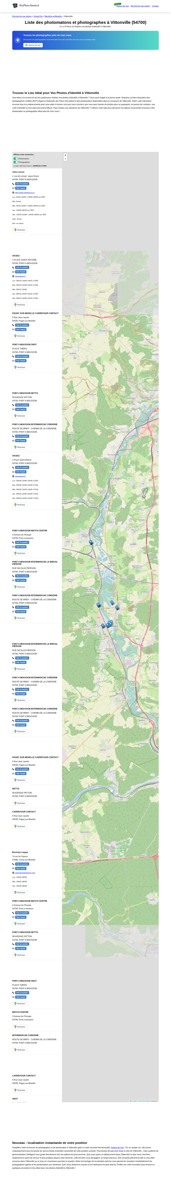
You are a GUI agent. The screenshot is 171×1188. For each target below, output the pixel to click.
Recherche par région (140, 6)
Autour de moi (122, 6)
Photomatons (24, 159)
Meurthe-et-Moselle (53, 16)
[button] (110, 624)
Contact (155, 6)
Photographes (24, 162)
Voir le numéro (22, 184)
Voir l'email (20, 188)
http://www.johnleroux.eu (25, 193)
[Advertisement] (85, 69)
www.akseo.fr (20, 276)
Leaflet (133, 1101)
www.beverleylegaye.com (25, 873)
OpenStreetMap (144, 1101)
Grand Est (38, 16)
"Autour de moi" (117, 1147)
